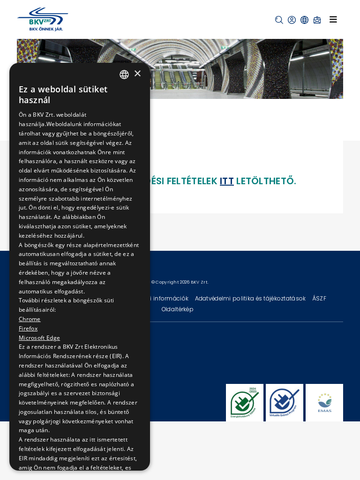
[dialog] (79, 267)
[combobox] (124, 74)
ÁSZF (319, 298)
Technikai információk (157, 298)
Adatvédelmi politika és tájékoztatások (251, 298)
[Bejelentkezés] (291, 20)
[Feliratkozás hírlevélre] (317, 20)
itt (227, 181)
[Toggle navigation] (333, 19)
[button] (279, 20)
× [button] (137, 73)
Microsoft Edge (39, 338)
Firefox (28, 328)
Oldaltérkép (178, 309)
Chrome (30, 319)
